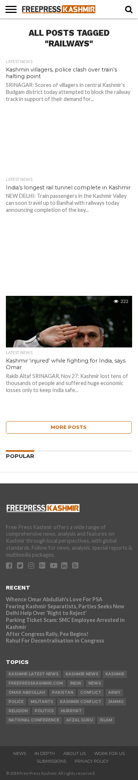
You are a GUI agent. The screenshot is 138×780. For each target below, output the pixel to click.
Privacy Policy (92, 761)
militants (42, 701)
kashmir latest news (33, 674)
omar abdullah (26, 692)
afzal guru (79, 720)
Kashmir (114, 674)
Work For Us (109, 753)
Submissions (51, 761)
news (94, 683)
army (114, 692)
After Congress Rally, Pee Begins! (47, 634)
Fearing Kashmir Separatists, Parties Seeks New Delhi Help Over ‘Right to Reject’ (65, 609)
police (16, 701)
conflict (90, 692)
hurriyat (71, 711)
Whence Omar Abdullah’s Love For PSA (54, 599)
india (75, 683)
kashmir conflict (80, 701)
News (19, 753)
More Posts (68, 427)
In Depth (45, 753)
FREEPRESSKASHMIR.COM (35, 683)
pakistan (62, 692)
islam (106, 720)
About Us (74, 753)
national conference (33, 720)
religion (18, 711)
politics (44, 711)
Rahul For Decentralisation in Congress (55, 640)
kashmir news (82, 674)
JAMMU (115, 701)
